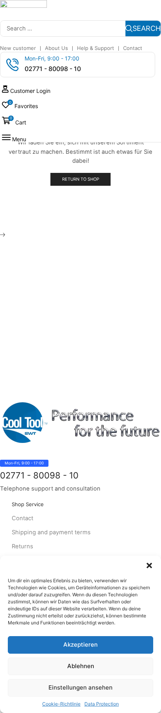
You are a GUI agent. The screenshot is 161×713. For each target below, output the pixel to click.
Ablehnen (80, 666)
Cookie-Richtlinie (61, 704)
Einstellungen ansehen (80, 687)
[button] (149, 565)
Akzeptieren (80, 644)
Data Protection (101, 704)
